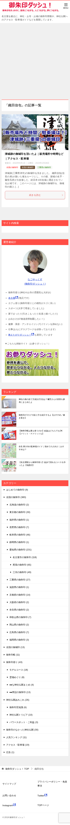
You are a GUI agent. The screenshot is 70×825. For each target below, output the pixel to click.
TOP (17, 769)
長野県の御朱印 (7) (19, 527)
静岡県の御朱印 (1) (19, 542)
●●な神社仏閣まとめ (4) (21, 684)
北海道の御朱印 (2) (19, 504)
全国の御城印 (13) (15, 647)
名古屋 (11, 298)
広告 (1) (10, 752)
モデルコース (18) (18, 669)
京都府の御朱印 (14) (19, 594)
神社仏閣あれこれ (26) (17, 700)
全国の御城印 (28, 167)
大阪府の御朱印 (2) (19, 602)
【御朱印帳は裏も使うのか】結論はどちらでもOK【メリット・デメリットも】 (41, 432)
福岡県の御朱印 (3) (19, 639)
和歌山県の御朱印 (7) (20, 617)
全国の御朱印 (12, 167)
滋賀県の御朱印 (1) (19, 587)
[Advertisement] (35, 59)
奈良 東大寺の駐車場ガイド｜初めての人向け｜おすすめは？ (41, 448)
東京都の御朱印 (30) (19, 512)
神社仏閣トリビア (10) (21, 714)
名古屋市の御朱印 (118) (25, 557)
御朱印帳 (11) (13, 654)
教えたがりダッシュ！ (19, 335)
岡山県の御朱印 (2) (19, 624)
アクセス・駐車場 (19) (17, 744)
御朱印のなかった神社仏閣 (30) (22, 729)
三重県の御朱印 (44, 167)
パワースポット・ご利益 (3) (23, 722)
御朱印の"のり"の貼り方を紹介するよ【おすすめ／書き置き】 (42, 416)
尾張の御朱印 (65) (22, 564)
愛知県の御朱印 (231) (20, 549)
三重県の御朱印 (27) (19, 579)
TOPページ (43, 805)
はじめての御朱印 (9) (17, 489)
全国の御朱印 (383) (16, 497)
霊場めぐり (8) (16, 677)
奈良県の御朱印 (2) (19, 609)
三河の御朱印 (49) (22, 572)
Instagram (7, 805)
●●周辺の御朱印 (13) (20, 692)
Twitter (40, 795)
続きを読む (35, 195)
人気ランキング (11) (16, 737)
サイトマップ (9, 783)
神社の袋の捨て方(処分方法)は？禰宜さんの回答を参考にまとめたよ (42, 400)
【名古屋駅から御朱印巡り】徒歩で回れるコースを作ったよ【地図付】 (42, 463)
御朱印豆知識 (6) (18, 707)
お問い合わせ (9, 795)
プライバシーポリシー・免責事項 (52, 783)
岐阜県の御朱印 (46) (19, 534)
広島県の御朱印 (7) (19, 632)
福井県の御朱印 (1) (19, 519)
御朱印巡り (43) (14, 662)
